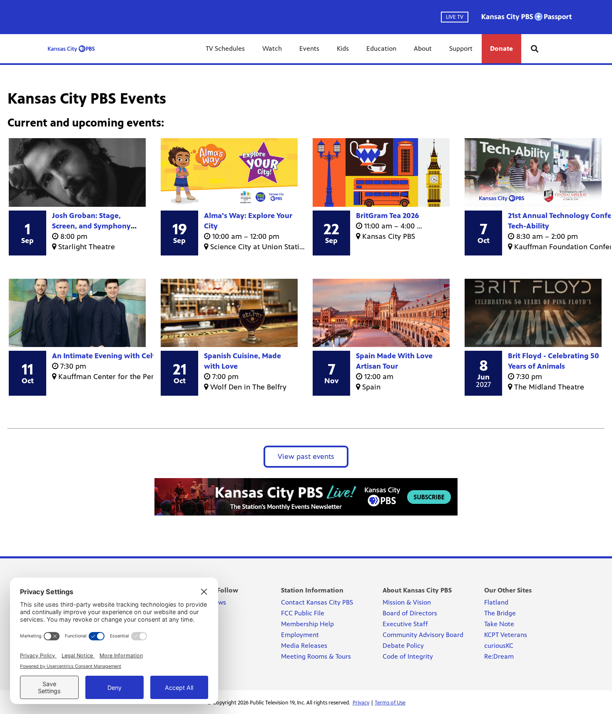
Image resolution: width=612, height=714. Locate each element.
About (423, 48)
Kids (343, 48)
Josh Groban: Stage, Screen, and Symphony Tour (91, 226)
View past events (306, 456)
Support (461, 48)
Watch (272, 48)
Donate (501, 48)
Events (309, 48)
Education (381, 48)
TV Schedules (225, 48)
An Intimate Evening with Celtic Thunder (122, 355)
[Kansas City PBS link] (71, 48)
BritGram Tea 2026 (387, 215)
